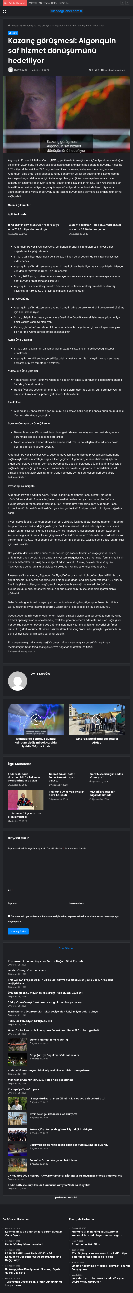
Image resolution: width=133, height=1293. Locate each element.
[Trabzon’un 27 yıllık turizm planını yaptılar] (25, 800)
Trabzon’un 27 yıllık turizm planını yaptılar (24, 815)
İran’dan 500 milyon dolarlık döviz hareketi (66, 793)
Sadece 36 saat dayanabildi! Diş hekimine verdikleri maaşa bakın (24, 777)
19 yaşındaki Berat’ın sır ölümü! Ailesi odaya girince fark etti (67, 1098)
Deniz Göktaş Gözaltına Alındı (27, 970)
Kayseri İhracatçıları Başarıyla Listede (102, 793)
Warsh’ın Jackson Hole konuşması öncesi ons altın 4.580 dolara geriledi (53, 1030)
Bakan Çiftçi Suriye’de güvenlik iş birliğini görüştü (61, 1129)
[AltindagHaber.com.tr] (66, 11)
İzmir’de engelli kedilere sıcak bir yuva (53, 1114)
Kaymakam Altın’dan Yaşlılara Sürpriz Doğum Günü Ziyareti (45, 961)
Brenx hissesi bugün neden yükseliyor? (106, 775)
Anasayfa (15, 25)
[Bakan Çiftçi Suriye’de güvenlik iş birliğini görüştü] (17, 1134)
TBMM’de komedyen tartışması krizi (30, 1021)
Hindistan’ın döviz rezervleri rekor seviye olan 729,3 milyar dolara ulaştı (53, 1011)
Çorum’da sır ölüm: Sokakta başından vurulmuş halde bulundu (69, 1145)
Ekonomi (27, 25)
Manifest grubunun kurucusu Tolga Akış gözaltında (40, 1080)
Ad (10, 890)
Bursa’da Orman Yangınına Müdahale (53, 1160)
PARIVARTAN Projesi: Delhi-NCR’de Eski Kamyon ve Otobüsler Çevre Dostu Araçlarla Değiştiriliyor (80, 3)
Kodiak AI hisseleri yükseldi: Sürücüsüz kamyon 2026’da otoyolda (49, 1185)
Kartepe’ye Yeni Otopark (23, 1089)
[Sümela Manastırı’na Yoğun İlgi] (17, 1044)
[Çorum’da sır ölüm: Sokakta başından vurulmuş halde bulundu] (17, 1149)
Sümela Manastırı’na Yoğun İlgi (49, 1039)
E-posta (13, 903)
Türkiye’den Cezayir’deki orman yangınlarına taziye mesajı (45, 1002)
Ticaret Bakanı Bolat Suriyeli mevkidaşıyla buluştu (62, 777)
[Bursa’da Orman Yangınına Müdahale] (17, 1165)
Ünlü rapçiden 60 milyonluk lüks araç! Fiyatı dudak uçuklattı (45, 993)
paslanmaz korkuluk (66, 1197)
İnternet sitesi (76, 903)
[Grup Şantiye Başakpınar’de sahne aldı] (17, 1059)
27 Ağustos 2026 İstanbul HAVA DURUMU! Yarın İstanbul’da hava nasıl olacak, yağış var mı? (65, 1175)
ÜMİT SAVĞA (21, 70)
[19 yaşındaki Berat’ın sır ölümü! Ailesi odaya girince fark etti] (17, 1103)
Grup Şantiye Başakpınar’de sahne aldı (54, 1055)
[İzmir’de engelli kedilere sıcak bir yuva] (17, 1118)
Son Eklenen (66, 948)
